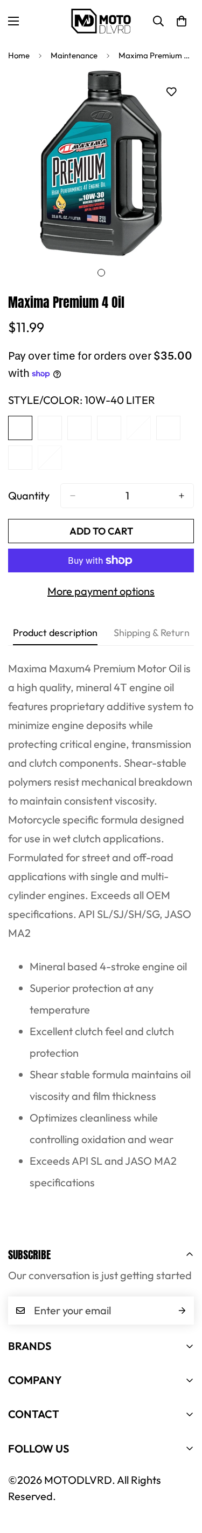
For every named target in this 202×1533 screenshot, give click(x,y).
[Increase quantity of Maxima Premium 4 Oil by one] (181, 496)
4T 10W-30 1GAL (168, 428)
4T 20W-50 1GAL (20, 457)
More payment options (101, 591)
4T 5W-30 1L (50, 457)
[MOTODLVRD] (101, 21)
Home (19, 55)
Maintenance (74, 55)
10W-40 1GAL (79, 428)
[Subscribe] (182, 1310)
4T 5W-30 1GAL (139, 428)
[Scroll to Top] (182, 1476)
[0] (181, 21)
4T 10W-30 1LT (109, 428)
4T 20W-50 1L (50, 428)
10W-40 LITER (20, 428)
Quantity (29, 495)
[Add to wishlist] (171, 92)
